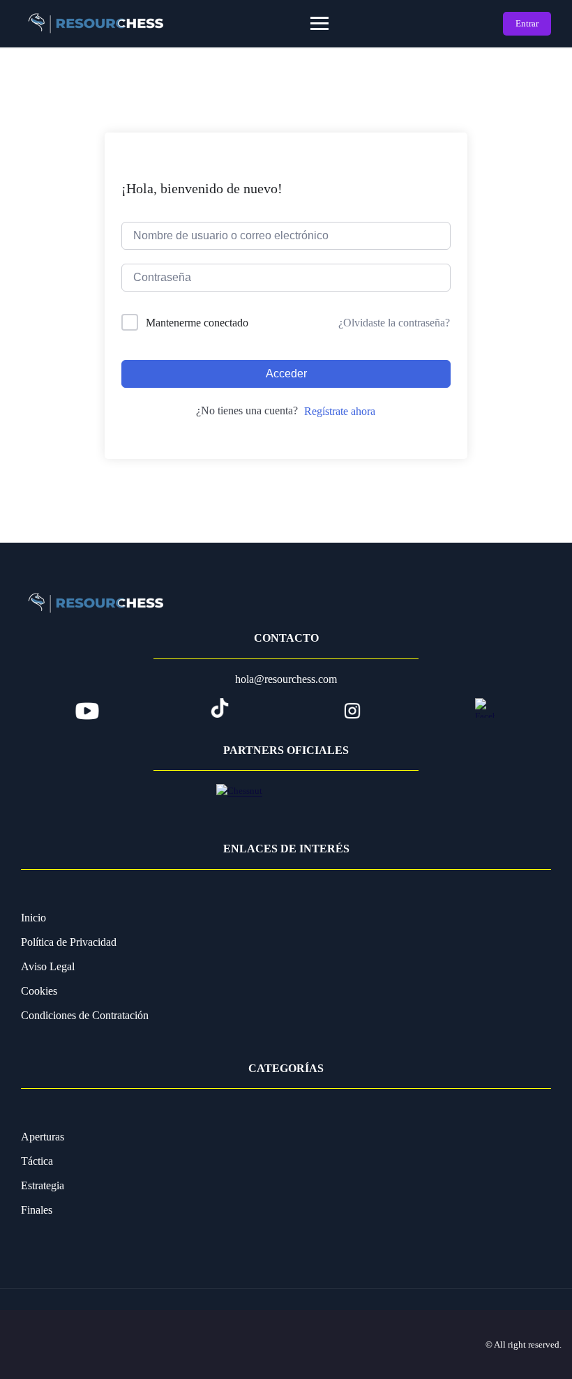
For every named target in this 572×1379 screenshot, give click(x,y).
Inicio (33, 918)
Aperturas (42, 1137)
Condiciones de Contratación (85, 1015)
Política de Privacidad (68, 942)
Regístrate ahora (339, 411)
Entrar (527, 23)
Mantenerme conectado (197, 323)
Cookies (39, 991)
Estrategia (42, 1185)
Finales (36, 1210)
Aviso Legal (48, 966)
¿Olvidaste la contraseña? (394, 323)
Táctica (37, 1161)
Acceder (286, 373)
